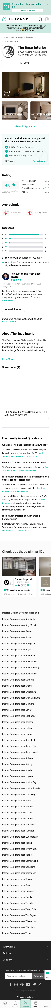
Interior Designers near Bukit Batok (19, 655)
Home (5, 37)
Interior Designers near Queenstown (20, 836)
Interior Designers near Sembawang (20, 861)
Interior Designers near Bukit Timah (19, 673)
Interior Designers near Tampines (18, 891)
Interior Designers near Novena (17, 806)
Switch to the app (28, 11)
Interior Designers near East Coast (19, 716)
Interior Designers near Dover (16, 710)
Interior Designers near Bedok (17, 631)
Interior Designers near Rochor (17, 854)
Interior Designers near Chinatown (19, 692)
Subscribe (39, 976)
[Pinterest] (22, 984)
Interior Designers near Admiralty (18, 619)
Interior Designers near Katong (17, 764)
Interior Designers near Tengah (17, 903)
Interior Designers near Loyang (17, 776)
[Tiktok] (40, 984)
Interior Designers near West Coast (19, 921)
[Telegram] (34, 984)
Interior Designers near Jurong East (19, 746)
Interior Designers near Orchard (17, 812)
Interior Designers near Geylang (17, 722)
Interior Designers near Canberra (18, 679)
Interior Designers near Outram (17, 818)
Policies (7, 953)
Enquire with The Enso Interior (15, 531)
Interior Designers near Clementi (18, 703)
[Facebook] (10, 984)
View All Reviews (13, 309)
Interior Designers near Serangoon (19, 873)
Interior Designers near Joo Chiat (18, 740)
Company (7, 960)
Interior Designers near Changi (17, 685)
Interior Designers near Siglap (17, 879)
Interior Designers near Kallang (17, 758)
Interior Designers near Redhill (17, 843)
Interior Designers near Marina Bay (19, 782)
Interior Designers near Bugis (16, 649)
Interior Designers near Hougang (18, 734)
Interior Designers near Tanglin (17, 897)
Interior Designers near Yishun (17, 933)
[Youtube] (28, 984)
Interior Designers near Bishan (17, 637)
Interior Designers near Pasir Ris (18, 824)
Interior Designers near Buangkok (18, 643)
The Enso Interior (11, 41)
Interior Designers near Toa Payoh (19, 915)
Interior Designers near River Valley (19, 849)
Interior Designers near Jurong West (20, 752)
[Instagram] (16, 984)
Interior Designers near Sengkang (18, 867)
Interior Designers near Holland (17, 728)
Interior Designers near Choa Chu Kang (21, 697)
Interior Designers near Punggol (18, 830)
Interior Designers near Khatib (17, 770)
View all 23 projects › (25, 126)
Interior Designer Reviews (22, 37)
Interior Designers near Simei (16, 885)
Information (9, 947)
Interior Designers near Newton (17, 800)
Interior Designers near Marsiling (18, 794)
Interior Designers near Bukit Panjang (20, 667)
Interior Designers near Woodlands (19, 927)
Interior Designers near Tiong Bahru (19, 909)
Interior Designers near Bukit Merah (19, 661)
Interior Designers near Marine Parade (21, 788)
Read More (7, 359)
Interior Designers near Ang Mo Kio (19, 625)
